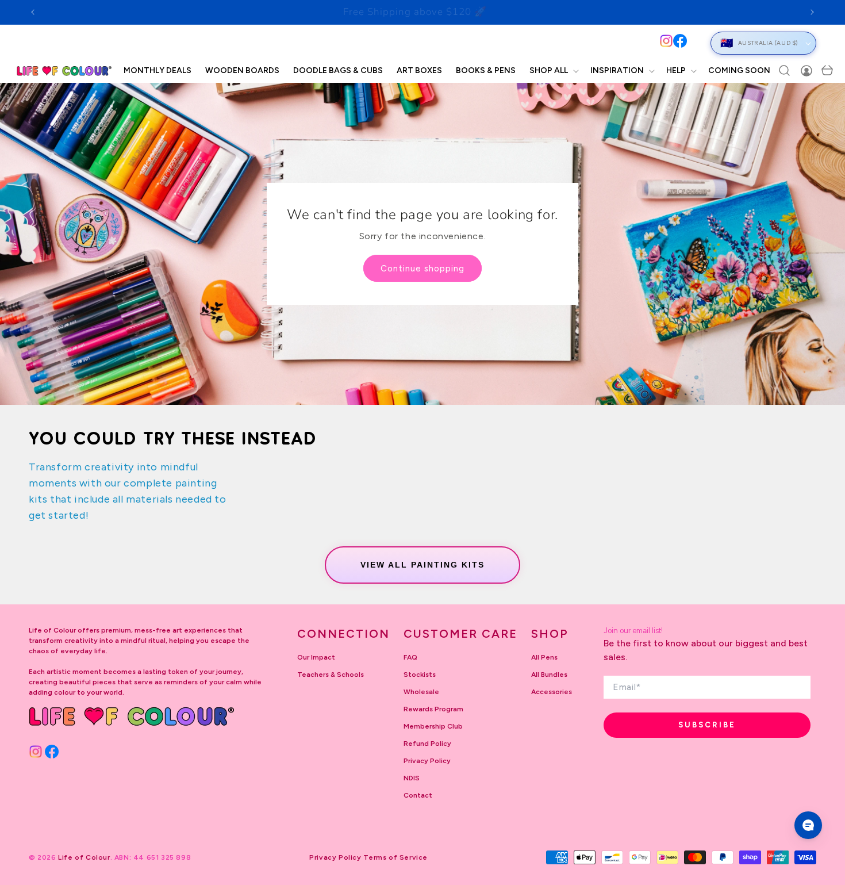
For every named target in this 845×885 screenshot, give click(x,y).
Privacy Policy (427, 761)
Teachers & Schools (330, 675)
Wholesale (421, 692)
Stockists (420, 675)
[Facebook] (680, 41)
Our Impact (316, 657)
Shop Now (491, 12)
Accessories (551, 692)
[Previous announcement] (32, 12)
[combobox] (353, 43)
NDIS (412, 778)
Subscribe (707, 725)
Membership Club (433, 726)
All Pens (544, 657)
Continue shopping (422, 268)
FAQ (410, 657)
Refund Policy (427, 744)
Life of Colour (84, 857)
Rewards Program (433, 709)
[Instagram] (666, 41)
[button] (553, 71)
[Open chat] (808, 825)
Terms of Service (395, 857)
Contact (418, 795)
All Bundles (549, 675)
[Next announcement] (812, 12)
